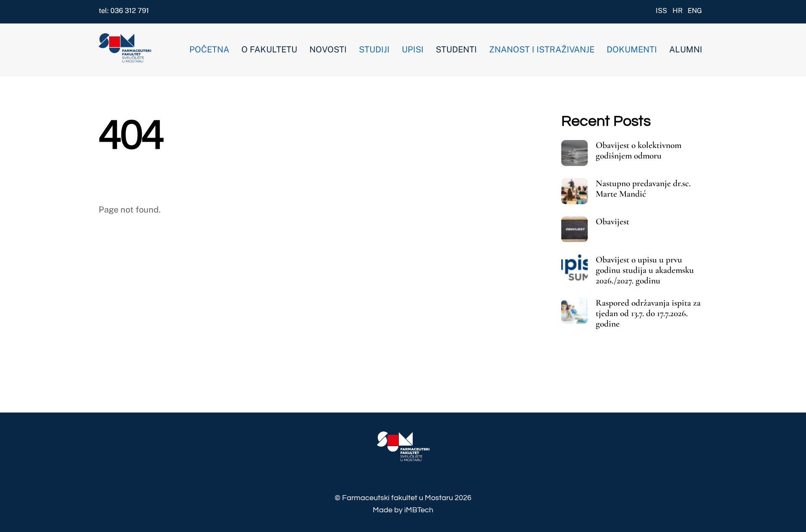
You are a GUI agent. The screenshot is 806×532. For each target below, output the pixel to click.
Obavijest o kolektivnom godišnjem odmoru (638, 150)
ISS (661, 10)
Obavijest (612, 221)
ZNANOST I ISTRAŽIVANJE (541, 49)
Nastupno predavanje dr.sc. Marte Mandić (643, 188)
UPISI (413, 49)
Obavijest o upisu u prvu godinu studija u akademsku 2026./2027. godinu (645, 270)
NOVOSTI (328, 49)
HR (678, 10)
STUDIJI (374, 49)
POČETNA (209, 49)
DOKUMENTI (632, 49)
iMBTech (418, 510)
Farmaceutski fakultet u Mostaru (397, 498)
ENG (695, 10)
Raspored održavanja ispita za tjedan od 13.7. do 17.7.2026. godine (648, 313)
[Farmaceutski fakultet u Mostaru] (125, 58)
